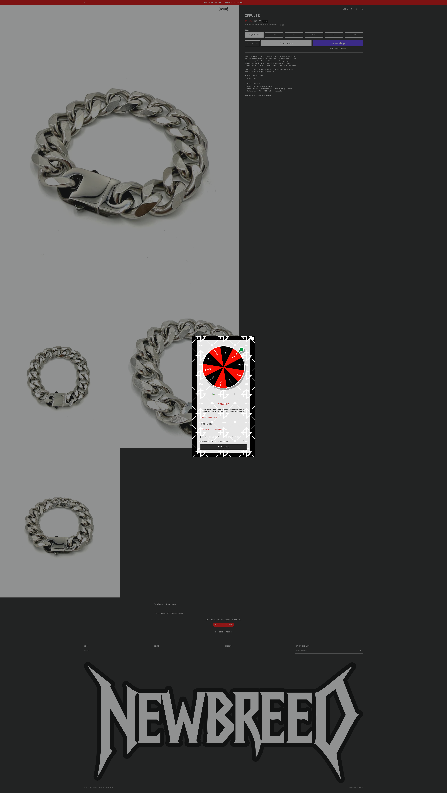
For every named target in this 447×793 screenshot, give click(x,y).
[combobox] (205, 429)
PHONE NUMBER (206, 424)
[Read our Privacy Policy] (246, 440)
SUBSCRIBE (223, 447)
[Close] (252, 338)
